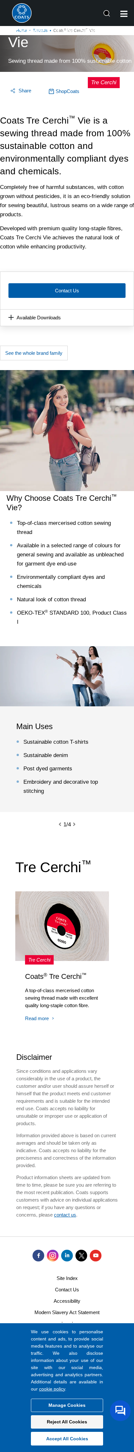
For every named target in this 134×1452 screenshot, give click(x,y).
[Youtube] (95, 1255)
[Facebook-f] (38, 1255)
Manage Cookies (67, 1405)
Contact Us (67, 290)
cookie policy (52, 1389)
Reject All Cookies (67, 1421)
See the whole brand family (33, 353)
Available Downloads (39, 317)
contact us (65, 1215)
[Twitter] (81, 1255)
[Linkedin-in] (67, 1255)
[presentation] (64, 824)
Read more (37, 1018)
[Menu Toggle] (123, 14)
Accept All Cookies (67, 1438)
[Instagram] (53, 1255)
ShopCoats (67, 91)
